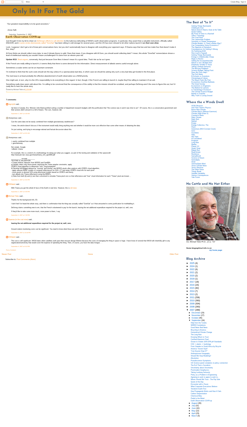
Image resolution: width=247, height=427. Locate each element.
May (194, 411)
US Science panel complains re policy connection (209, 363)
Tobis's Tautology (197, 36)
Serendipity (195, 160)
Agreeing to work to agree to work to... (205, 377)
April (194, 413)
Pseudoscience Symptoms (201, 361)
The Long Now (196, 335)
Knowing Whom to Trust (200, 337)
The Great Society (198, 84)
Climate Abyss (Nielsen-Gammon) (204, 111)
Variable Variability (198, 173)
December (196, 313)
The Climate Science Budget (202, 92)
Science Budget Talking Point (202, 70)
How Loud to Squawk (199, 53)
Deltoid (194, 121)
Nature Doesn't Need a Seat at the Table (206, 30)
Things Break (196, 171)
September (196, 320)
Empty (193, 123)
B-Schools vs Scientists (200, 76)
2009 (192, 303)
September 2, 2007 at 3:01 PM (20, 180)
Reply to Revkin (197, 59)
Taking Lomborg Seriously (201, 67)
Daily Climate (196, 117)
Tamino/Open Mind (198, 164)
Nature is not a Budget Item (201, 63)
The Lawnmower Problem (200, 39)
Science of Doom (197, 158)
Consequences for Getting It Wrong (204, 49)
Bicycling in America (198, 330)
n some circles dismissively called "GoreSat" (36, 43)
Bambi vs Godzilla (198, 94)
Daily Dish (195, 119)
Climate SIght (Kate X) (199, 113)
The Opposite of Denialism (201, 47)
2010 (192, 300)
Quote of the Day (197, 382)
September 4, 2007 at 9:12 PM (20, 246)
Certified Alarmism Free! (200, 339)
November (196, 315)
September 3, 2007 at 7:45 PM (20, 215)
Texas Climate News (199, 166)
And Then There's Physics (201, 108)
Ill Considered (196, 139)
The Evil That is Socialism (200, 365)
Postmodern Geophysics (200, 370)
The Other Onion (197, 169)
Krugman (194, 140)
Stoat (193, 162)
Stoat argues (23, 59)
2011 (192, 297)
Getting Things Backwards (201, 26)
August (195, 403)
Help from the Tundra (198, 323)
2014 (192, 291)
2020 (192, 275)
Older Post (174, 254)
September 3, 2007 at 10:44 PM (20, 232)
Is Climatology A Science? (201, 90)
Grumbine (195, 133)
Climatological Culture (199, 78)
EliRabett (12, 184)
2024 (192, 266)
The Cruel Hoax (197, 38)
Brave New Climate (198, 110)
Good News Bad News (199, 327)
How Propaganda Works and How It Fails (206, 391)
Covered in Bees (197, 115)
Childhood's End (197, 28)
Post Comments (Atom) (26, 259)
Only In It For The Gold (48, 11)
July (194, 406)
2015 (192, 288)
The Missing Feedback (199, 68)
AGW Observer (197, 106)
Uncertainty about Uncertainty (202, 368)
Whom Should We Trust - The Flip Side (205, 379)
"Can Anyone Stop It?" (199, 351)
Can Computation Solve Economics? (205, 45)
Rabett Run (195, 150)
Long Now (195, 142)
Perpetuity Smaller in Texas (201, 65)
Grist (193, 131)
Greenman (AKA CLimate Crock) (203, 129)
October (195, 318)
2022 (192, 269)
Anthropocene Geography (200, 353)
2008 (192, 306)
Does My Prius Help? (199, 72)
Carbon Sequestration (199, 394)
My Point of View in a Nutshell (202, 34)
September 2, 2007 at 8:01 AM (20, 133)
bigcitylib (12, 104)
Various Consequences (200, 175)
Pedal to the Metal (197, 398)
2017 (192, 282)
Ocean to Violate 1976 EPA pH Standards (206, 342)
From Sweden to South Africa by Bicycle (206, 346)
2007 (192, 310)
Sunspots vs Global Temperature (203, 41)
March (194, 416)
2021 (192, 272)
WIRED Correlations (198, 325)
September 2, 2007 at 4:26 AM (20, 113)
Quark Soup (195, 148)
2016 (192, 285)
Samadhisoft (196, 156)
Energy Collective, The (199, 125)
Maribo (193, 144)
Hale (193, 135)
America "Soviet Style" (199, 349)
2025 (192, 263)
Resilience (195, 154)
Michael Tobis (14, 196)
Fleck (193, 127)
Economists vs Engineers (201, 86)
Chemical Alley (196, 396)
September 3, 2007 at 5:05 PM (20, 191)
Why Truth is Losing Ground (201, 96)
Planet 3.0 (195, 146)
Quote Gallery (196, 32)
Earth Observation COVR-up (23, 37)
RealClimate (195, 152)
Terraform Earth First (198, 389)
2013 (192, 294)
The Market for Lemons (200, 88)
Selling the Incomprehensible (202, 61)
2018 (192, 279)
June (194, 408)
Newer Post (6, 254)
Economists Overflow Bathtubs (203, 82)
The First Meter (197, 74)
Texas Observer (197, 168)
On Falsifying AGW (198, 51)
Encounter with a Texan (199, 384)
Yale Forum (195, 177)
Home (90, 254)
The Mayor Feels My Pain (201, 80)
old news (73, 188)
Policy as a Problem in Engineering (204, 375)
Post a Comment (11, 250)
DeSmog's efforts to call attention (50, 41)
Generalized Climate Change (201, 332)
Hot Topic (195, 137)
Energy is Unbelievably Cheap (202, 57)
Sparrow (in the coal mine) (18, 219)
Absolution (195, 358)
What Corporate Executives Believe (204, 386)
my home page (215, 250)
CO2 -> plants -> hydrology (201, 344)
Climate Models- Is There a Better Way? (206, 43)
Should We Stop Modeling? (201, 356)
